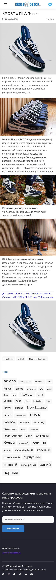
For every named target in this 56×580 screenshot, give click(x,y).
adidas (10, 381)
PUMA (35, 415)
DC (41, 389)
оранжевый (12, 457)
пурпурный (32, 457)
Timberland (34, 429)
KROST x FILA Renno (37, 359)
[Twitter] (20, 574)
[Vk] (26, 574)
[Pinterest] (14, 574)
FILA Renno (8, 359)
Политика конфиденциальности (30, 569)
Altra (49, 382)
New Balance (37, 407)
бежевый (42, 435)
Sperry (23, 430)
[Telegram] (50, 4)
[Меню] (5, 4)
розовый (10, 465)
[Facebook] (3, 574)
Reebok (9, 422)
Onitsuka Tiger (21, 416)
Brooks (19, 388)
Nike (8, 415)
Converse (31, 389)
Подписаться (13, 529)
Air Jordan (39, 382)
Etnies (6, 395)
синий (45, 464)
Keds (18, 401)
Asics (8, 388)
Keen (27, 401)
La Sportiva (37, 401)
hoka (14, 395)
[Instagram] (9, 574)
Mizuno (19, 407)
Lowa (48, 401)
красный (43, 450)
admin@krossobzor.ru (11, 553)
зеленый (39, 443)
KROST (21, 359)
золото (7, 450)
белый (9, 443)
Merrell (7, 407)
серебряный (28, 465)
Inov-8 (40, 395)
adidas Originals (25, 382)
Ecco (49, 389)
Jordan (8, 400)
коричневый (24, 450)
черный (11, 472)
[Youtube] (31, 574)
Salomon (24, 422)
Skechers (10, 429)
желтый (24, 443)
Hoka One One (27, 395)
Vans (29, 435)
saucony (39, 422)
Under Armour (13, 435)
